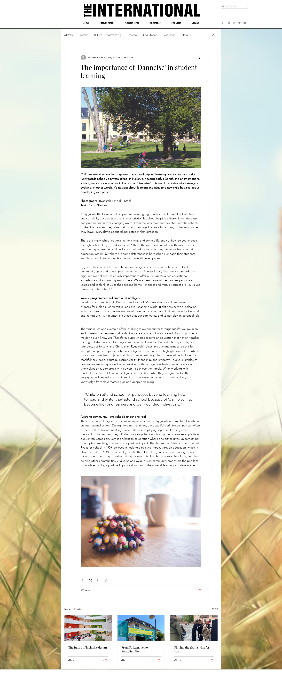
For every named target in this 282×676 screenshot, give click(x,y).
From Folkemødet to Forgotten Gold (134, 649)
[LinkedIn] (234, 23)
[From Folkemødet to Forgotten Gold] (141, 628)
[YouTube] (245, 23)
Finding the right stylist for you (191, 649)
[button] (213, 35)
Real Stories (150, 35)
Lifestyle (132, 35)
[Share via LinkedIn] (98, 580)
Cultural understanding (107, 35)
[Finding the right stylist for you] (194, 628)
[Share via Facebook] (82, 580)
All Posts (69, 35)
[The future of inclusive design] (88, 628)
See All (214, 608)
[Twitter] (239, 23)
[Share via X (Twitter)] (90, 580)
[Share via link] (106, 580)
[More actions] (199, 58)
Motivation (169, 35)
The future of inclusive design (87, 647)
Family (83, 35)
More (185, 35)
